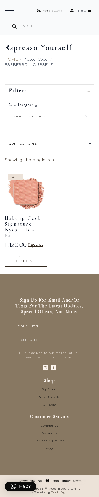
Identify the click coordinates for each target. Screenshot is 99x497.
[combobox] (49, 116)
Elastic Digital (60, 492)
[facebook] (53, 367)
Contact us (49, 425)
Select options (26, 259)
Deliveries (49, 433)
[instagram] (45, 367)
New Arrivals (49, 397)
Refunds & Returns (50, 440)
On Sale (49, 404)
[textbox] (47, 116)
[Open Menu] (9, 10)
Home (11, 59)
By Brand (49, 389)
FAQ (49, 448)
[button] (20, 486)
